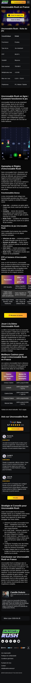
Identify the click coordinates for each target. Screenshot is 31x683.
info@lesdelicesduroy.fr (7, 668)
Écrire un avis (15, 429)
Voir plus (15, 497)
